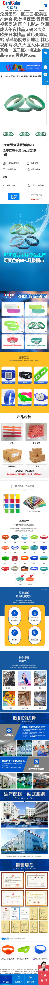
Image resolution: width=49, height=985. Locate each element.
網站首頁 (14, 76)
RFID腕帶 (24, 76)
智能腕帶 (33, 76)
